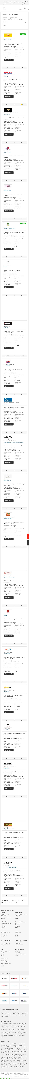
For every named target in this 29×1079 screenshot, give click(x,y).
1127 (13, 902)
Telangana (10, 1035)
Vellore (22, 1066)
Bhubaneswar (19, 1046)
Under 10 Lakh (8, 1013)
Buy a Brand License (4, 2)
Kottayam (24, 1055)
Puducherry (4, 1063)
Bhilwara (9, 1046)
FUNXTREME (7, 366)
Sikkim (24, 1032)
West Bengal (4, 1035)
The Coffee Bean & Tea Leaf (10, 867)
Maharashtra (21, 1029)
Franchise (5, 14)
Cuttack (10, 1049)
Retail (2, 949)
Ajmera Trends (7, 152)
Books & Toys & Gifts (5, 951)
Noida (2, 1061)
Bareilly (9, 1045)
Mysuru (24, 1059)
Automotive (3, 912)
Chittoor (21, 1048)
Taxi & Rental (18, 943)
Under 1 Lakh (4, 1012)
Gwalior (3, 1052)
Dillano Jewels (7, 480)
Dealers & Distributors (20, 921)
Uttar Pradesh (22, 1034)
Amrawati (17, 1043)
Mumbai (20, 1059)
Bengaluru (20, 1045)
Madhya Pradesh (13, 1029)
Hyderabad (11, 1052)
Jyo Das (5, 615)
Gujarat (2, 1026)
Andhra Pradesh (4, 1023)
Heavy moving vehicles (6, 917)
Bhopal (13, 1046)
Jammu (12, 1054)
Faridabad (24, 1049)
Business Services (5, 921)
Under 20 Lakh (24, 1013)
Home (6, 1074)
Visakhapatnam (11, 1068)
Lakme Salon (7, 114)
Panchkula (7, 1061)
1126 (9, 902)
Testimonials (16, 1076)
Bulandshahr (4, 1048)
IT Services (3, 927)
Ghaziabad (9, 1051)
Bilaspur (25, 1046)
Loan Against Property (23, 2)
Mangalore (3, 1059)
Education (17, 924)
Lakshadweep (4, 1029)
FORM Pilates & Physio (9, 577)
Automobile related (5, 914)
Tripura (8, 1034)
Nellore (18, 1060)
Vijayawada (4, 1068)
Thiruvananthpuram (14, 1064)
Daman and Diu (18, 1025)
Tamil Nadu (3, 1034)
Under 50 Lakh (21, 1015)
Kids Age (6, 76)
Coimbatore (4, 1049)
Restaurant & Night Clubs (20, 954)
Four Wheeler (3, 915)
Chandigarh (3, 1025)
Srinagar (3, 1064)
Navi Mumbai (13, 1060)
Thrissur (22, 1064)
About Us (10, 1074)
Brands (26, 1074)
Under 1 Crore (4, 1016)
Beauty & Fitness (4, 941)
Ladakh (2, 1037)
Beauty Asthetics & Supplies (21, 914)
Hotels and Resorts (19, 941)
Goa (24, 1025)
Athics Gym (6, 691)
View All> (17, 936)
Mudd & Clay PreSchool (9, 228)
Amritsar (23, 1043)
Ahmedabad (7, 1043)
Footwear (17, 935)
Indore (17, 1052)
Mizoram (14, 1031)
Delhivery (6, 327)
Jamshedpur (18, 1054)
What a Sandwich (8, 39)
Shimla (25, 1063)
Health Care (17, 915)
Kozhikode (3, 1057)
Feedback (21, 1074)
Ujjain (7, 1066)
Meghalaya (8, 1031)
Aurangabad (4, 1045)
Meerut (9, 1059)
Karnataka (14, 1028)
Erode (19, 1049)
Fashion (17, 931)
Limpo (5, 404)
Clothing (17, 934)
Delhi (25, 1031)
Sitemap (26, 1076)
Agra (2, 1043)
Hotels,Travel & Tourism (21, 940)
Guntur (14, 1051)
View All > (3, 918)
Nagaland (20, 1031)
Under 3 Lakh (19, 1012)
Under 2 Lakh (12, 1012)
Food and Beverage (19, 949)
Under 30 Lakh (13, 1015)
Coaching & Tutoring (5, 932)
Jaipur (2, 1054)
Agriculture (17, 926)
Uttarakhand (14, 1034)
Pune (9, 1063)
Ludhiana (15, 1057)
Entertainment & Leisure (6, 961)
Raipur (12, 1063)
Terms (21, 1076)
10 (2, 902)
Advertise (15, 1)
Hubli (7, 1052)
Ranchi (20, 1063)
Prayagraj (21, 1061)
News (11, 1076)
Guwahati (25, 1051)
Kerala (19, 1028)
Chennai (16, 1048)
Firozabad (3, 1051)
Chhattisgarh (11, 1025)
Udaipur (3, 1066)
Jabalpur (22, 1052)
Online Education (4, 935)
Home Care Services (5, 943)
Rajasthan (19, 1032)
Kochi (12, 1055)
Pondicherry (8, 1032)
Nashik (7, 1060)
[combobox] (14, 22)
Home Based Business (6, 940)
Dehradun (15, 1049)
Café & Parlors (18, 951)
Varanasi (17, 1066)
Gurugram (19, 1051)
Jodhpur (3, 1055)
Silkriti (5, 267)
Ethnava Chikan (7, 190)
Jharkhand (7, 1028)
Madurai (20, 1057)
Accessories (18, 932)
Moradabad (14, 1059)
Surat (7, 1064)
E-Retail (2, 954)
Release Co (6, 768)
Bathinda (14, 1045)
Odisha (2, 1032)
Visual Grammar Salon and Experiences (13, 442)
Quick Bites (17, 952)
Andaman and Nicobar (19, 1035)
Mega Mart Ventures (9, 829)
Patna (17, 1061)
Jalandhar (7, 1054)
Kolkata (16, 1055)
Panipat (12, 1061)
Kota (20, 1055)
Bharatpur (3, 1046)
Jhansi (24, 1054)
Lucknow (9, 1057)
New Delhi (23, 1060)
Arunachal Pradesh (13, 1023)
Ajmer (12, 1043)
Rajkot (16, 1063)
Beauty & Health (18, 912)
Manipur (3, 1031)
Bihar (25, 1023)
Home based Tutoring (5, 944)
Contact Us (15, 1074)
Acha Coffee (7, 653)
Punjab (14, 1032)
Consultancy (3, 926)
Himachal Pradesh (15, 1026)
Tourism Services (19, 944)
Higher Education (4, 934)
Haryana (7, 1026)
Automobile (17, 923)
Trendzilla (6, 730)
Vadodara (12, 1066)
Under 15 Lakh (16, 1013)
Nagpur (3, 1060)
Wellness (17, 917)
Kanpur (8, 1055)
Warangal (18, 1068)
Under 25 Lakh (5, 1015)
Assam (21, 1023)
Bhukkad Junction (8, 518)
